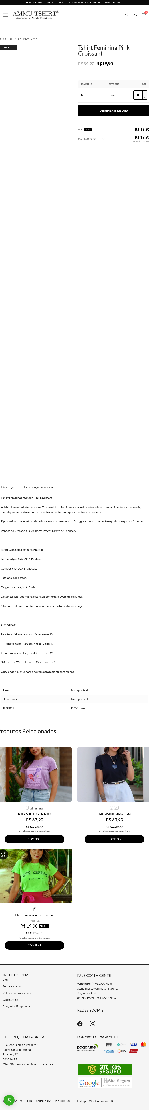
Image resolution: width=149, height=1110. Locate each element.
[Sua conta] (135, 14)
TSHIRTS (13, 38)
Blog (5, 979)
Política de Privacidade (17, 993)
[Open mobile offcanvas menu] (5, 14)
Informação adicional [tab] (39, 487)
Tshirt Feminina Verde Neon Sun (35, 915)
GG (83, 707)
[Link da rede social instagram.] (92, 1025)
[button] (9, 1100)
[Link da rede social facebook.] (80, 1025)
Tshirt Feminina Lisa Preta (114, 813)
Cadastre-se (10, 999)
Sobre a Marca (12, 986)
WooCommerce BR (101, 1101)
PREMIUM (28, 38)
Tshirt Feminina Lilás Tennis (35, 813)
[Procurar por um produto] (127, 14)
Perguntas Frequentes (17, 1006)
